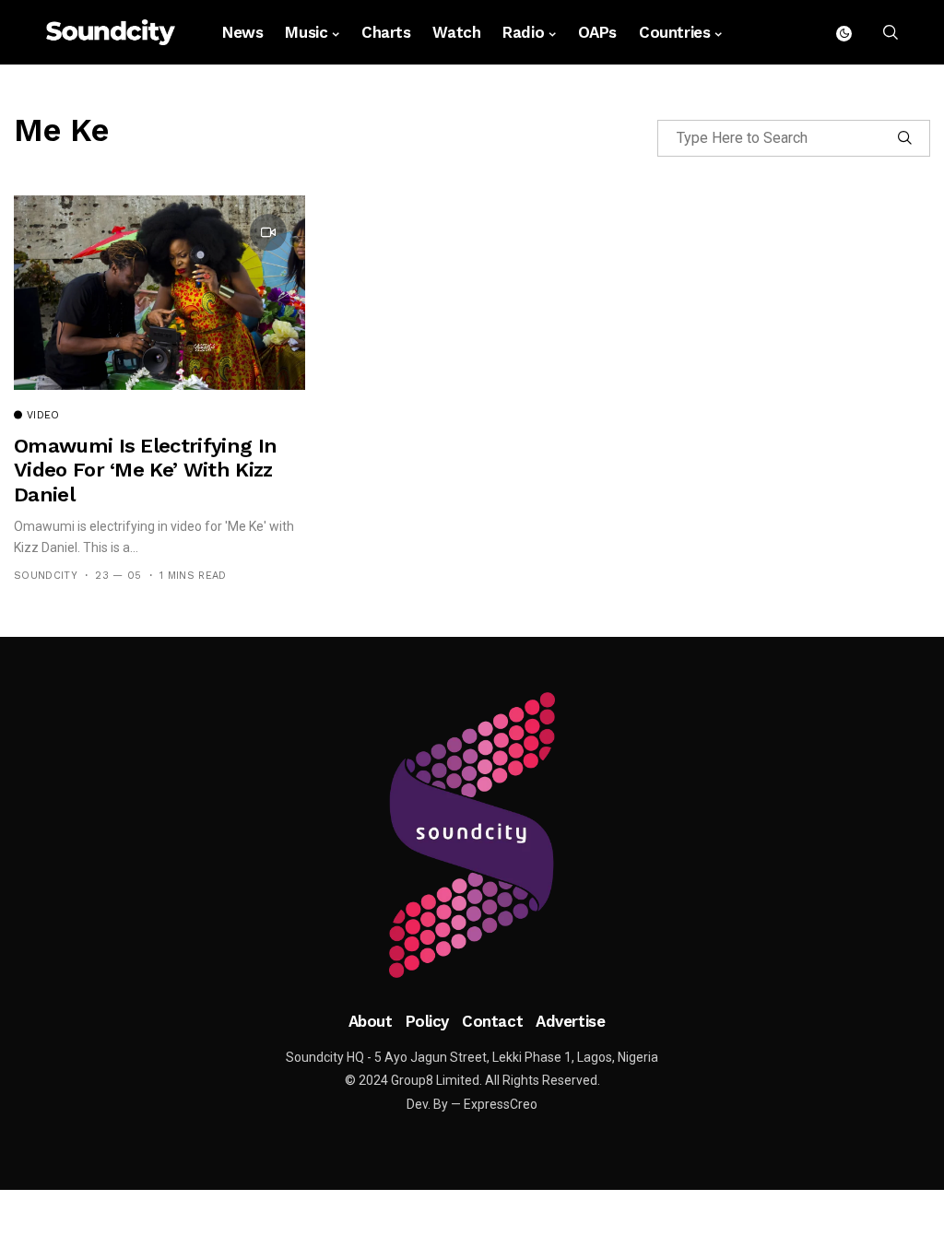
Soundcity (45, 576)
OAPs (597, 32)
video (43, 415)
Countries (674, 32)
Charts (385, 32)
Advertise (570, 1021)
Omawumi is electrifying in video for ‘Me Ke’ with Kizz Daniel (145, 470)
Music (306, 32)
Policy (427, 1021)
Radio (523, 32)
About (370, 1021)
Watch (456, 32)
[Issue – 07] (472, 835)
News (242, 32)
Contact (492, 1021)
